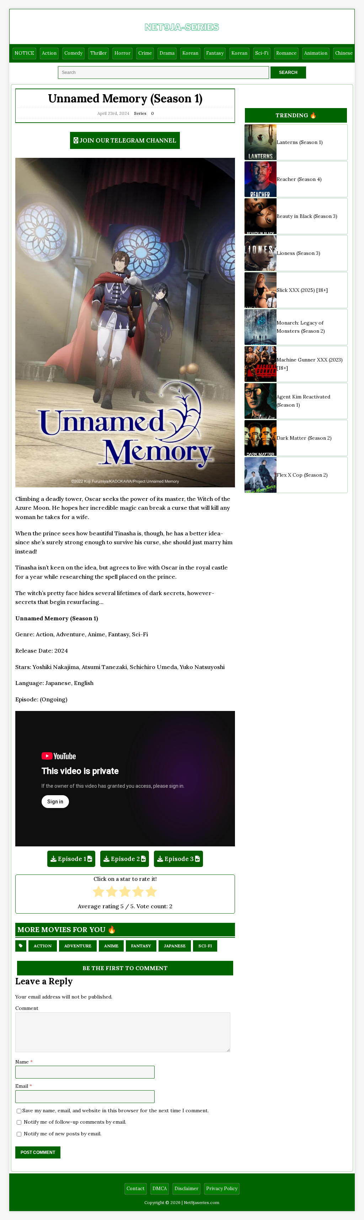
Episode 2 (125, 859)
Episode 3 (179, 859)
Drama (167, 53)
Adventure (77, 945)
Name (22, 1062)
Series (140, 113)
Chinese (344, 53)
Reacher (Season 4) (299, 179)
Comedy (73, 53)
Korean (190, 53)
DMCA (159, 1189)
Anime (111, 945)
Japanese (175, 945)
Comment (26, 1008)
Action (49, 53)
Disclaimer (186, 1189)
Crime (145, 53)
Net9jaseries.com (201, 1202)
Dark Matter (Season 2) (304, 438)
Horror (122, 53)
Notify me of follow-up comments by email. (75, 1122)
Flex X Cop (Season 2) (302, 475)
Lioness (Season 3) (298, 253)
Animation (315, 53)
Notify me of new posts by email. (62, 1133)
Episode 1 (72, 859)
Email (22, 1086)
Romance (286, 53)
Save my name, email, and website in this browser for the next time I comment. (115, 1110)
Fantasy (215, 53)
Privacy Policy (221, 1189)
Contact (136, 1189)
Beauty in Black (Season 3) (307, 216)
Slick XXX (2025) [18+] (302, 290)
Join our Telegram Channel (128, 140)
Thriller (98, 53)
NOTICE (24, 53)
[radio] (99, 892)
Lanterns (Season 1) (300, 142)
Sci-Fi (261, 53)
